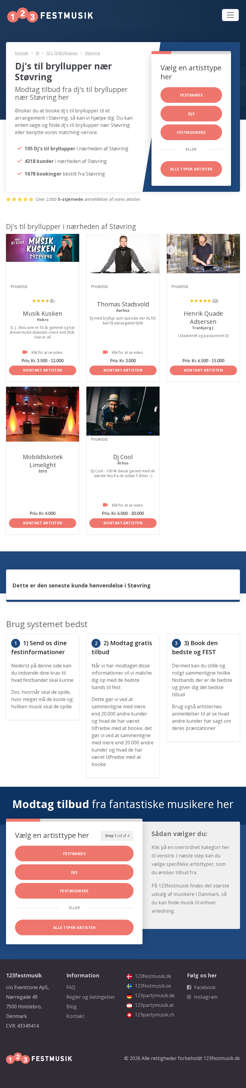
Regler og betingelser (90, 997)
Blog (71, 1006)
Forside (21, 53)
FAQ (70, 987)
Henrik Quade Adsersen (203, 317)
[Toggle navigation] (230, 15)
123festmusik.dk (152, 976)
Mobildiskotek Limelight (43, 461)
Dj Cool (123, 457)
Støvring (92, 53)
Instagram (205, 997)
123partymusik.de (154, 995)
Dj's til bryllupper (62, 53)
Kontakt (75, 1016)
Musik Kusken (42, 313)
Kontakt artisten (42, 370)
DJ (37, 53)
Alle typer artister (191, 169)
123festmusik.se (152, 985)
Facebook (204, 987)
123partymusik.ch (154, 1014)
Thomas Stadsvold (123, 304)
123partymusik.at (154, 1005)
